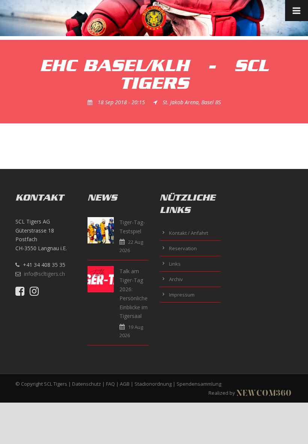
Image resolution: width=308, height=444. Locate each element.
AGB (125, 383)
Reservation (183, 248)
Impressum (182, 294)
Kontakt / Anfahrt (188, 233)
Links (175, 263)
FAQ (110, 383)
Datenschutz (86, 383)
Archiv (176, 279)
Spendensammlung (199, 383)
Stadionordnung (153, 383)
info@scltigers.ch (44, 273)
